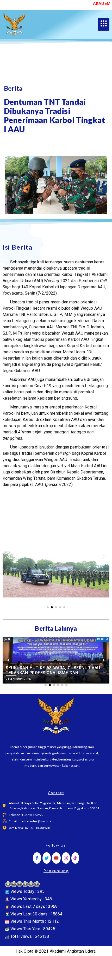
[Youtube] (56, 858)
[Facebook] (37, 858)
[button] (8, 556)
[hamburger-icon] (103, 24)
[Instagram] (66, 858)
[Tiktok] (75, 858)
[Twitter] (46, 858)
